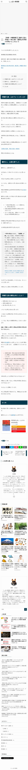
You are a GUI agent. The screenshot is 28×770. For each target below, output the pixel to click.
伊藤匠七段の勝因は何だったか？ (13, 84)
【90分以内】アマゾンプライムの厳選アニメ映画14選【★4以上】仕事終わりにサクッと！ (14, 667)
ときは (14, 473)
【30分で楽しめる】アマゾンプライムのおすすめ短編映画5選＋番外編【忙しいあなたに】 (14, 684)
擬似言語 (6, 731)
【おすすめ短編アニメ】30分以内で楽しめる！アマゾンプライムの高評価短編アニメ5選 (14, 679)
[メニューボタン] (1, 1)
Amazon (15, 426)
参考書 (5, 728)
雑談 (3, 43)
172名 (24, 189)
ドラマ (5, 737)
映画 (5, 743)
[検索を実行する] (25, 609)
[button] (3, 447)
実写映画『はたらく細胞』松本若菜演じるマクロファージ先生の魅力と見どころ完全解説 (14, 696)
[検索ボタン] (26, 1)
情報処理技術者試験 (8, 740)
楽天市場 (15, 429)
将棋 (8, 440)
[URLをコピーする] (25, 447)
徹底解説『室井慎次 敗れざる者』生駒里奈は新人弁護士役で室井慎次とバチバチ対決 (14, 715)
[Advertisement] (14, 18)
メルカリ (15, 431)
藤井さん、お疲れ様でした (11, 81)
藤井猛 (13, 415)
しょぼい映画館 (14, 1)
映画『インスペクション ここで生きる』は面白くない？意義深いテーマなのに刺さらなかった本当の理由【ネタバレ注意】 (14, 708)
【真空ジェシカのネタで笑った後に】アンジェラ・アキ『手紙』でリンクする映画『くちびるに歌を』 (14, 690)
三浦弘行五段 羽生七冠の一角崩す (10, 148)
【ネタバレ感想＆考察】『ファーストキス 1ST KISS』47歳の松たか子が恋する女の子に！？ (12, 661)
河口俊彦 (7, 342)
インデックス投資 (8, 734)
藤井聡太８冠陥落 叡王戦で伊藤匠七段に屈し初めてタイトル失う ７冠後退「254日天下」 (14, 272)
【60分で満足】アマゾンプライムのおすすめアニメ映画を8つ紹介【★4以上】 (14, 673)
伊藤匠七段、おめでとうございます (14, 79)
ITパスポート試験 (8, 725)
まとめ (6, 86)
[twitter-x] (14, 496)
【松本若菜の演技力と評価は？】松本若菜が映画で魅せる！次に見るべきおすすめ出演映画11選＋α (14, 702)
